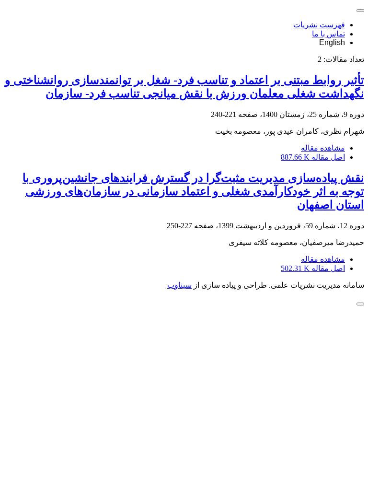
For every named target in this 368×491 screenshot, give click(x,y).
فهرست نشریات (319, 25)
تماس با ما (328, 34)
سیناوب (179, 285)
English (332, 42)
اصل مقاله (313, 157)
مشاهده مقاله (323, 148)
